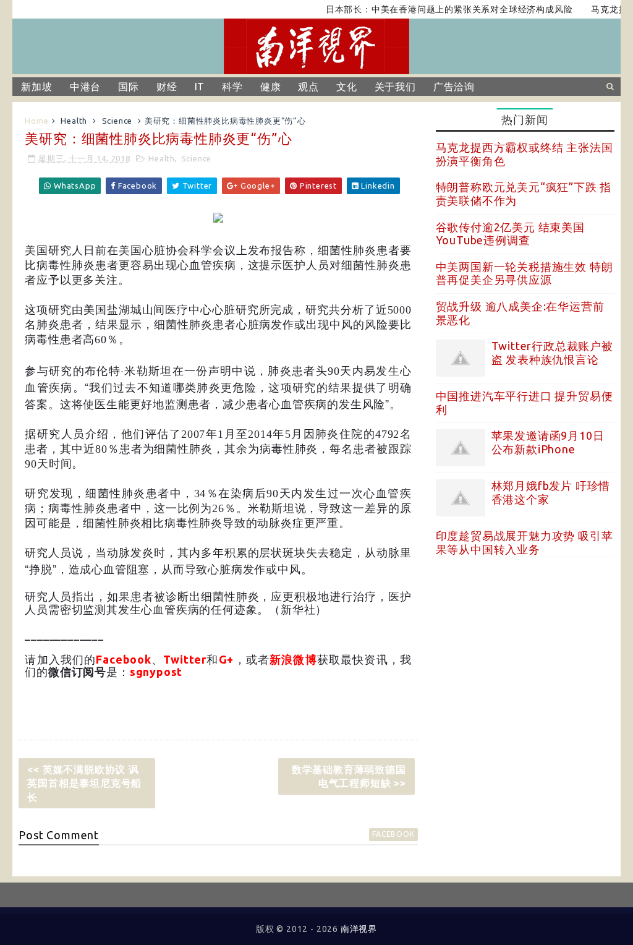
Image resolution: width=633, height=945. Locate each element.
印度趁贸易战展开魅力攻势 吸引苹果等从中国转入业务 (524, 542)
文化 (346, 86)
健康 (270, 86)
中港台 (85, 86)
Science (117, 120)
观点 (308, 86)
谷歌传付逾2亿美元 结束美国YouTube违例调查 (510, 234)
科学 (232, 86)
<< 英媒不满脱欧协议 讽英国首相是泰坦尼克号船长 (84, 783)
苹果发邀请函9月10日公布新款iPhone (548, 442)
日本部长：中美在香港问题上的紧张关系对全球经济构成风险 (435, 9)
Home (36, 120)
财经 (166, 86)
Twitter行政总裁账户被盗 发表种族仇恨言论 (552, 353)
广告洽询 (454, 86)
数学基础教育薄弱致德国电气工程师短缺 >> (349, 776)
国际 (128, 86)
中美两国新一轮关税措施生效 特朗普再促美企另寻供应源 (524, 273)
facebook (393, 834)
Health (74, 120)
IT (200, 86)
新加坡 (36, 86)
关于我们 (395, 86)
